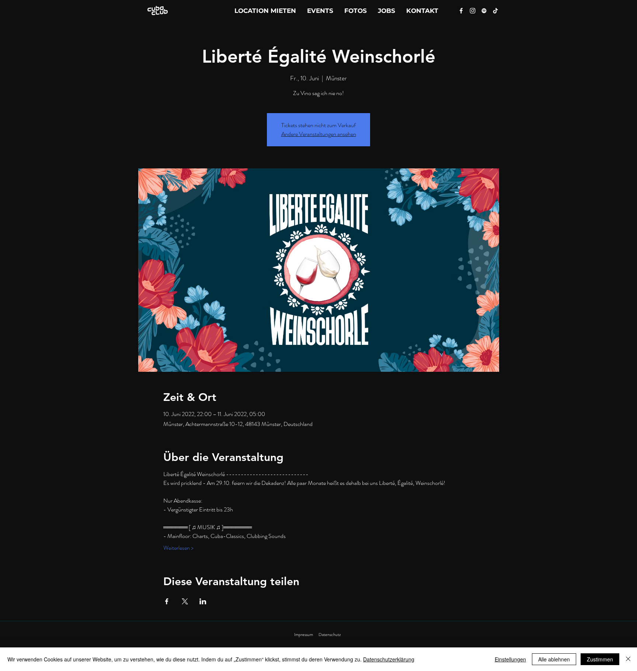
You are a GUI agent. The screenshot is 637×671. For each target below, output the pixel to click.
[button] (422, 10)
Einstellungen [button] (510, 659)
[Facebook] (461, 10)
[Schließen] (628, 659)
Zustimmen (600, 659)
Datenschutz (329, 634)
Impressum (303, 634)
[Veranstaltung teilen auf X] (184, 601)
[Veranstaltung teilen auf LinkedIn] (202, 601)
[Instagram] (472, 10)
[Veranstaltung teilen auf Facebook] (166, 601)
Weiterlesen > (178, 548)
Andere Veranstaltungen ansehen (318, 134)
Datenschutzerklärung (388, 659)
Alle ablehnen (554, 659)
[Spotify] (484, 10)
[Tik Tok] (495, 10)
